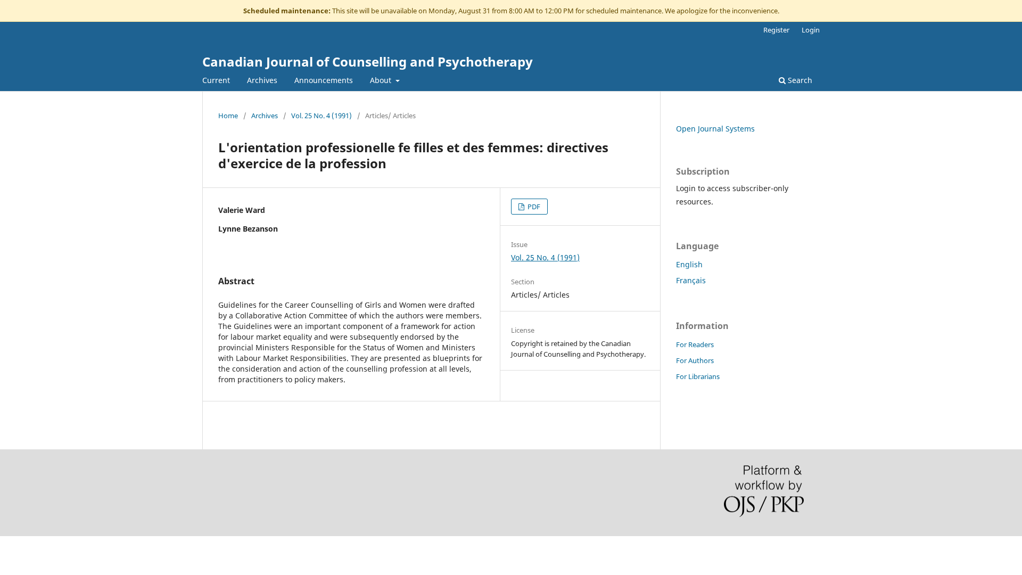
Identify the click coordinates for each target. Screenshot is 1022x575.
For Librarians (698, 376)
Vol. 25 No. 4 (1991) (321, 115)
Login (811, 30)
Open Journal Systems (715, 129)
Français (691, 280)
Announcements (323, 80)
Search (799, 80)
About (381, 80)
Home (228, 115)
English (689, 264)
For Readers (695, 344)
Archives (262, 80)
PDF (533, 206)
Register (776, 30)
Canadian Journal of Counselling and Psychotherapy (367, 61)
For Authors (695, 360)
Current (216, 80)
